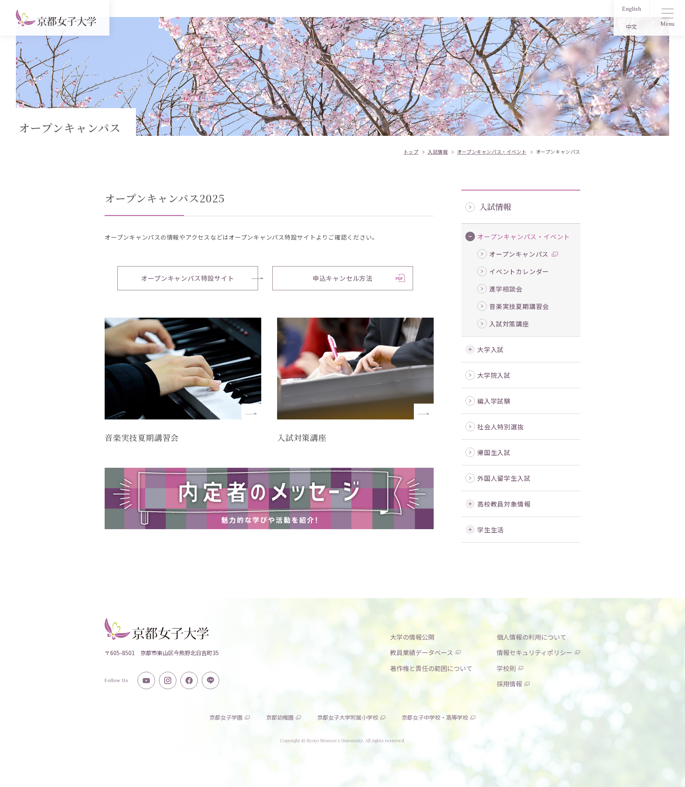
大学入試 (490, 349)
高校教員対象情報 (503, 504)
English (631, 8)
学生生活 (490, 529)
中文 (631, 26)
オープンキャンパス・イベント (523, 236)
